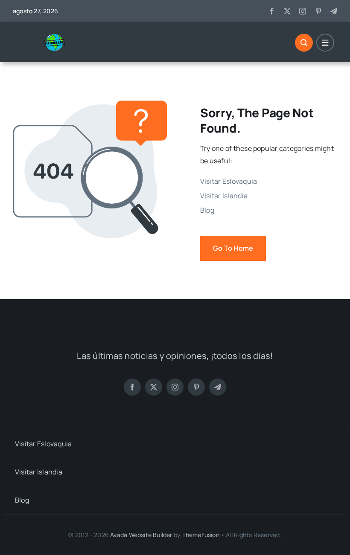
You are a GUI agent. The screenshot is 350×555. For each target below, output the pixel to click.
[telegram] (333, 11)
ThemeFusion (200, 535)
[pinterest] (318, 11)
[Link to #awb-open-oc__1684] (325, 43)
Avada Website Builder (141, 535)
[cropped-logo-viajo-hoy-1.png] (57, 36)
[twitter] (287, 11)
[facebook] (271, 11)
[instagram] (302, 11)
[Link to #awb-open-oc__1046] (304, 43)
